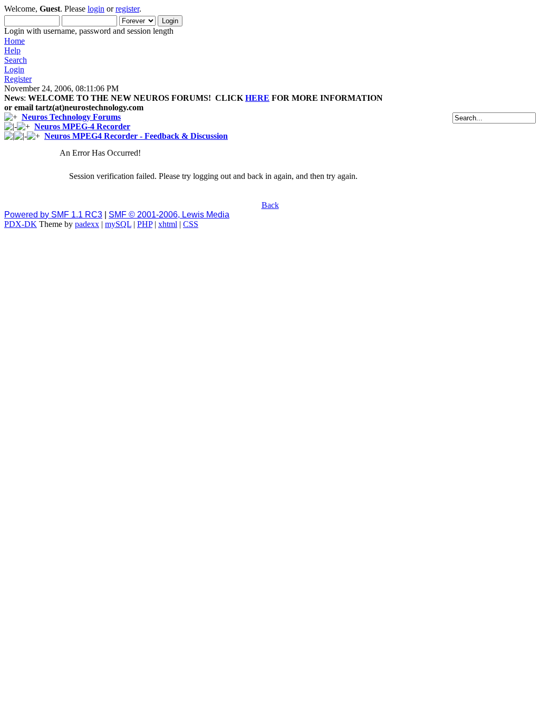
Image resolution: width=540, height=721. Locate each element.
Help (12, 50)
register (127, 8)
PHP (144, 224)
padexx (87, 224)
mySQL (118, 224)
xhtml (167, 224)
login (96, 8)
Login (14, 69)
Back (270, 205)
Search (15, 59)
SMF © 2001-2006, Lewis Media (169, 214)
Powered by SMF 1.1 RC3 (53, 214)
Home (14, 40)
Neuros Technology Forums (71, 116)
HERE (257, 97)
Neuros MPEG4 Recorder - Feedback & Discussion (136, 135)
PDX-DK (20, 224)
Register (18, 78)
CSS (190, 224)
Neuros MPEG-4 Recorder (82, 126)
